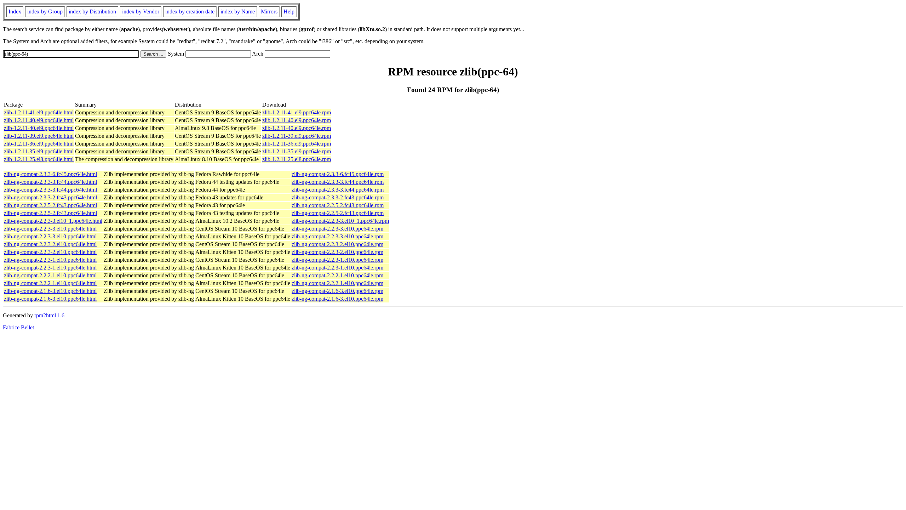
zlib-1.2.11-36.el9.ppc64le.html (39, 144)
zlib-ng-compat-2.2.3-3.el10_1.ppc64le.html (53, 221)
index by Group (45, 11)
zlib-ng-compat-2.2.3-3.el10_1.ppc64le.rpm (340, 221)
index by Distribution (92, 11)
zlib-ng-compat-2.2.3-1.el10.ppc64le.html (50, 260)
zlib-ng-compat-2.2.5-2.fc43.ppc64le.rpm (338, 205)
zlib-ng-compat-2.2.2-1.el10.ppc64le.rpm (337, 275)
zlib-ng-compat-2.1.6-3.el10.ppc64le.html (50, 291)
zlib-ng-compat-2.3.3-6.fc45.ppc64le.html (50, 174)
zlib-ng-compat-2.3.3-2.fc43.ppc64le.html (50, 197)
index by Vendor (140, 11)
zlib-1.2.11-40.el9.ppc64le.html (39, 120)
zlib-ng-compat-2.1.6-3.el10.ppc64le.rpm (337, 291)
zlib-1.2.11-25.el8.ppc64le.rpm (296, 159)
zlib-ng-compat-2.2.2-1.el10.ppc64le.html (50, 275)
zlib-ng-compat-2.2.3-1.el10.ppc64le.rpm (337, 260)
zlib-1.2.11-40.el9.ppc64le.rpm (296, 120)
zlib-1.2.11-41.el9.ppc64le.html (39, 112)
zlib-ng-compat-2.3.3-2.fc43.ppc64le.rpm (338, 197)
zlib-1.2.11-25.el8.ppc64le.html (39, 159)
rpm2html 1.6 (49, 315)
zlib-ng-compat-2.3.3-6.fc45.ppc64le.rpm (338, 174)
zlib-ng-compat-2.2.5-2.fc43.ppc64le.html (50, 205)
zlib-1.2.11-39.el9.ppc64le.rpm (296, 136)
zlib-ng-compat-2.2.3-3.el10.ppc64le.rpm (337, 229)
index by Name (237, 11)
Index (14, 11)
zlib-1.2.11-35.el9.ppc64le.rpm (296, 151)
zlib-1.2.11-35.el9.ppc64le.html (39, 151)
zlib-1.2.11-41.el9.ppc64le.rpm (296, 112)
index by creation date (189, 11)
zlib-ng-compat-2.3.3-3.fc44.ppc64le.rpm (338, 182)
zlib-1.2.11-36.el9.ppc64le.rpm (296, 144)
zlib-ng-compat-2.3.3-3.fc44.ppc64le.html (50, 182)
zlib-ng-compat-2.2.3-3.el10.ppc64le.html (50, 229)
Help (288, 11)
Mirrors (269, 11)
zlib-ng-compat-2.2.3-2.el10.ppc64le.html (50, 244)
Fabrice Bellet (18, 327)
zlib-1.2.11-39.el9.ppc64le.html (39, 136)
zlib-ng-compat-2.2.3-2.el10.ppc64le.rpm (337, 244)
